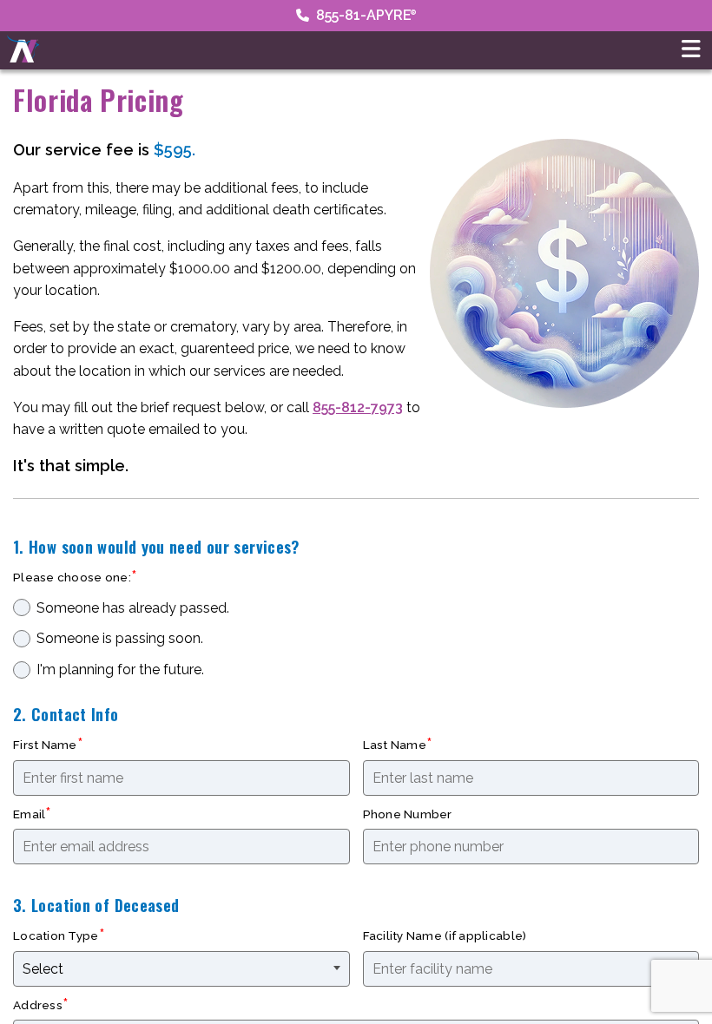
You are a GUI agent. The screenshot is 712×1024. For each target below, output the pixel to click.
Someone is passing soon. (119, 638)
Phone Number (407, 814)
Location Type (56, 935)
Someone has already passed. (132, 608)
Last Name (394, 745)
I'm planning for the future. (120, 669)
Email (29, 814)
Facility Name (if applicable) (445, 935)
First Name (45, 745)
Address (38, 1005)
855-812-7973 (358, 407)
